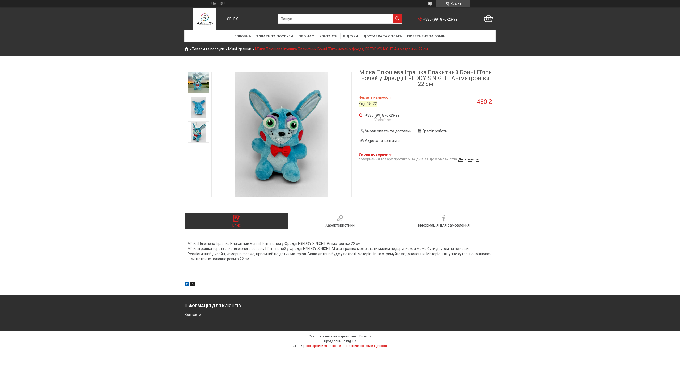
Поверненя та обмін (426, 36)
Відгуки (350, 36)
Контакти (328, 36)
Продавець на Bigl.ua (340, 341)
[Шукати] (397, 18)
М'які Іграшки (239, 49)
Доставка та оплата (382, 36)
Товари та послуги (274, 36)
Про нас (306, 36)
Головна (243, 36)
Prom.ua (365, 336)
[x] (192, 285)
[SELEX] (204, 18)
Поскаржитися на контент (324, 346)
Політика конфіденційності (366, 346)
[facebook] (187, 285)
